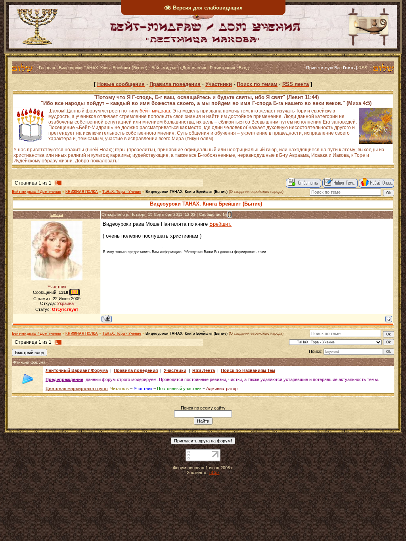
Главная (47, 67)
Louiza (56, 214)
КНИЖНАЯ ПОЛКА (81, 192)
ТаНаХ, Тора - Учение (121, 192)
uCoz (214, 472)
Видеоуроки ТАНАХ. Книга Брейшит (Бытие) (187, 192)
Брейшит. (220, 224)
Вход (244, 67)
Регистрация (222, 67)
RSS (362, 67)
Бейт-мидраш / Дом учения (36, 192)
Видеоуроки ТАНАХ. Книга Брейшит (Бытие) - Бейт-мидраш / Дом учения (132, 67)
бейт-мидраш (155, 111)
